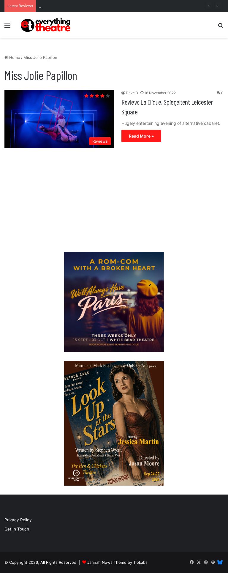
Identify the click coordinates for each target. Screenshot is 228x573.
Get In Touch (16, 529)
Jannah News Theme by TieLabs (117, 562)
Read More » (141, 135)
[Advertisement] (114, 201)
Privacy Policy (18, 519)
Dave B (132, 93)
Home (14, 57)
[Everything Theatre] (46, 25)
